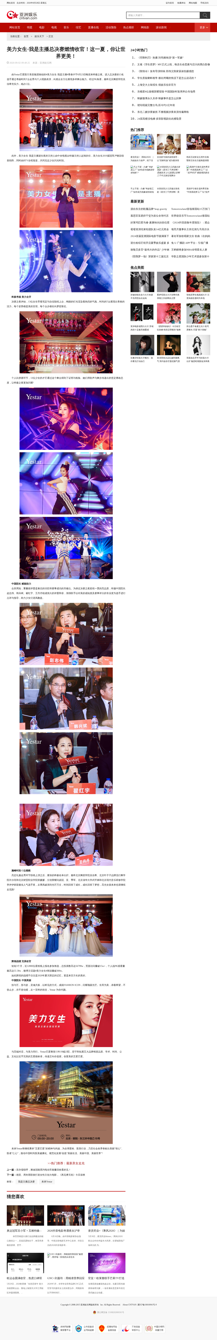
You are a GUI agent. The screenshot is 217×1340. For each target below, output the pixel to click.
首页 (26, 36)
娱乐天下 (39, 36)
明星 (29, 27)
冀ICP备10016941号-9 (147, 1305)
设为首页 (170, 3)
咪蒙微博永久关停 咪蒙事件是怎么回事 (159, 98)
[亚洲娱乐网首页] (22, 15)
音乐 (66, 27)
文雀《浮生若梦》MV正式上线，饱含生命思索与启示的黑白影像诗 (173, 65)
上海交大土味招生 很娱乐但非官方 (156, 84)
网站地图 (193, 3)
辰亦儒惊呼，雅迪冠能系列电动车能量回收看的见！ (43, 1170)
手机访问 (204, 3)
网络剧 (145, 27)
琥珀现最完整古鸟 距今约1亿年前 (156, 105)
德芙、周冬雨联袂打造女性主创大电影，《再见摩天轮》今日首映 (50, 1175)
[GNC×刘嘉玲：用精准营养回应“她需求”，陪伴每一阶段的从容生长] (66, 1257)
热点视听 (128, 27)
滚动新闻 (161, 27)
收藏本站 (181, 3)
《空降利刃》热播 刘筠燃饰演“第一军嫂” (160, 57)
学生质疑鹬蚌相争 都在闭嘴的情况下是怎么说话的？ (166, 78)
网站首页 (11, 3)
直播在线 (93, 27)
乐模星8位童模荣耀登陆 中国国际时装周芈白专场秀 (166, 91)
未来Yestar (47, 1181)
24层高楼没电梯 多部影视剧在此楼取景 (159, 118)
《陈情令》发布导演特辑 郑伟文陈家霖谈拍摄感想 (165, 71)
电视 (54, 27)
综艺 (78, 27)
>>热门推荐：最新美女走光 (66, 1163)
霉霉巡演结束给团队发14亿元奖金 (150, 229)
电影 (42, 27)
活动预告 (111, 27)
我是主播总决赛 (26, 1181)
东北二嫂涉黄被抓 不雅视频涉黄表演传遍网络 (163, 112)
